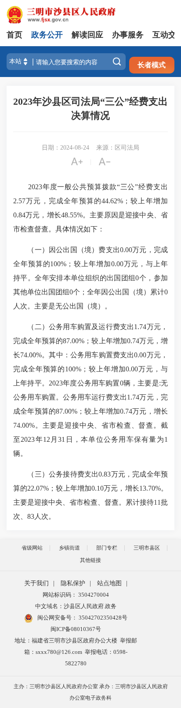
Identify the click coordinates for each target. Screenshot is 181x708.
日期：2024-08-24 (65, 147)
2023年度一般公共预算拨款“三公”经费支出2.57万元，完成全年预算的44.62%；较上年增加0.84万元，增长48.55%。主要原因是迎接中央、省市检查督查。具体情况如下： (90, 208)
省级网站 (32, 548)
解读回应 (87, 34)
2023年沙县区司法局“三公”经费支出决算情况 (90, 108)
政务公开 (47, 34)
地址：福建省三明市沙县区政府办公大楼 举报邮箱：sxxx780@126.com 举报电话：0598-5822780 (75, 652)
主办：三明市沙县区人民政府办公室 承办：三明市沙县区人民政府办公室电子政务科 (91, 692)
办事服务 (128, 34)
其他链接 (90, 560)
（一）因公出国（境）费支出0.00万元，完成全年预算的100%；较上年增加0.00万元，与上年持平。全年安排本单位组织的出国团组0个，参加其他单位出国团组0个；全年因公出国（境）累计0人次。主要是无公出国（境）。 (90, 278)
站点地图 (109, 583)
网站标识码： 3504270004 (76, 594)
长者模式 (152, 65)
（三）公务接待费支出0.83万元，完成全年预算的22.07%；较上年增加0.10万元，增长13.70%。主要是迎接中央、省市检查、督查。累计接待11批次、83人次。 (90, 495)
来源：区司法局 (117, 147)
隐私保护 (73, 583)
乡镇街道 (69, 548)
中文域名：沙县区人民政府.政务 (75, 606)
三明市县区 (147, 548)
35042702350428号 (102, 617)
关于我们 (36, 583)
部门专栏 (106, 548)
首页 (14, 34)
